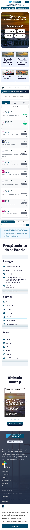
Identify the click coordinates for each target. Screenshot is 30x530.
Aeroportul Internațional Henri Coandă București (14, 500)
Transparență (6, 480)
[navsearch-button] (1, 1)
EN (24, 224)
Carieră (4, 477)
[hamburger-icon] (27, 2)
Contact (4, 486)
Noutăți (8, 391)
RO (27, 224)
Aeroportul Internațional (15, 4)
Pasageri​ (8, 261)
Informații (5, 483)
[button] (27, 507)
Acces (6, 332)
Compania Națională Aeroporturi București (12, 495)
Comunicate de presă (13, 389)
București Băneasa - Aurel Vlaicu (15, 5)
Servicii (7, 296)
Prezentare (5, 474)
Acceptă (15, 526)
